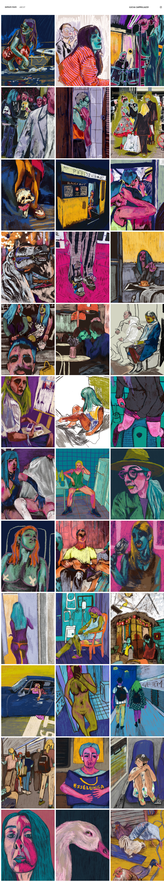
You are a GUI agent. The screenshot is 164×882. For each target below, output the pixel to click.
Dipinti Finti (11, 7)
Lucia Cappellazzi (139, 7)
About (22, 7)
